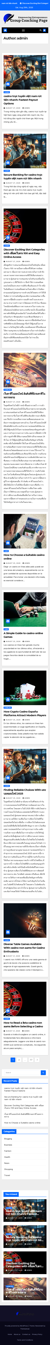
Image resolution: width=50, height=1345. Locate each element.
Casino (6, 92)
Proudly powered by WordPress (16, 1326)
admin (27, 108)
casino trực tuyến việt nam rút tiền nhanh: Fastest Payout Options (23, 100)
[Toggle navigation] (23, 30)
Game (6, 551)
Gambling (7, 389)
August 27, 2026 (13, 108)
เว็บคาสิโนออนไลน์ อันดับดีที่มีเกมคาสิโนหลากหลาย (24, 1291)
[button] (41, 30)
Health (7, 1157)
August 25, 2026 (13, 563)
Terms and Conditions (25, 1340)
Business (8, 1145)
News (6, 1163)
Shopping (8, 1169)
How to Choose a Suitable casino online (22, 1123)
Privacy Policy (37, 1334)
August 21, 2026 (13, 956)
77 (31, 1060)
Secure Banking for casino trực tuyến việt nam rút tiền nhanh (24, 1240)
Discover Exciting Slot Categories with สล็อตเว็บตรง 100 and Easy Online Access (24, 253)
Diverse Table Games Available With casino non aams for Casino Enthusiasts (24, 948)
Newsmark (39, 1326)
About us (17, 1334)
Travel (7, 1175)
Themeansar (24, 1329)
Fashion (7, 1151)
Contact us (26, 1334)
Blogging (8, 1139)
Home (10, 1334)
